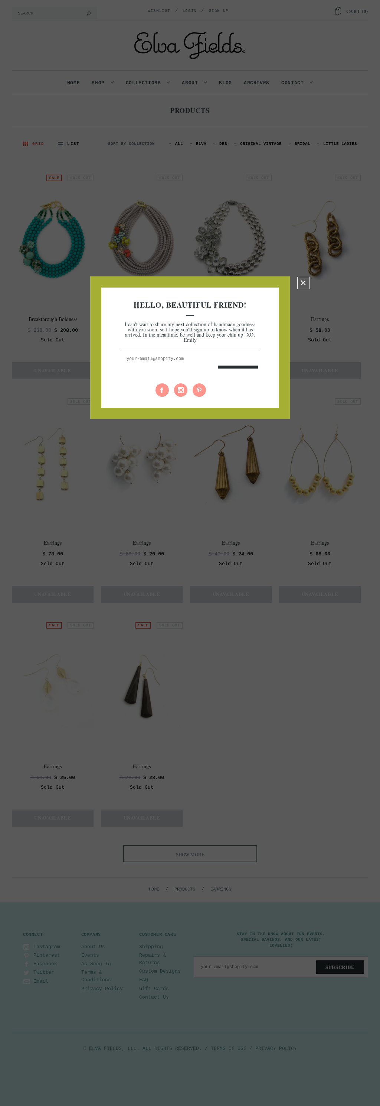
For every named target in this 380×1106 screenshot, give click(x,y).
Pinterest (199, 390)
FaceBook (162, 390)
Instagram (180, 390)
